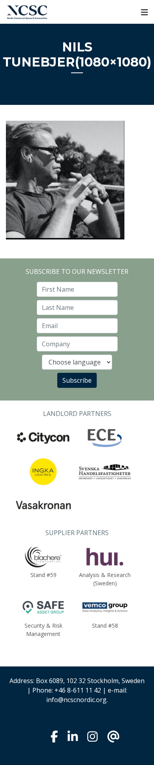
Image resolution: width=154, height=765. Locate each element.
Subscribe (77, 380)
